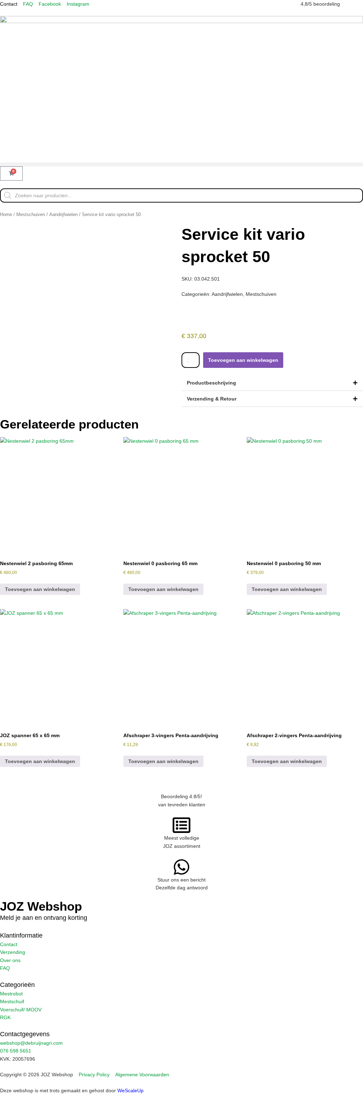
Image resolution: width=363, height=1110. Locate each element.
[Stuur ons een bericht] (181, 867)
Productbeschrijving (211, 383)
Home (6, 214)
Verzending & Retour (211, 399)
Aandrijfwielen (63, 214)
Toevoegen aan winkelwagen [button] (40, 589)
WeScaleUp (130, 1090)
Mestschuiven (30, 214)
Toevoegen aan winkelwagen (243, 360)
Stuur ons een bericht (181, 880)
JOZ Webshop (41, 906)
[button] (181, 164)
